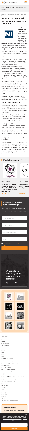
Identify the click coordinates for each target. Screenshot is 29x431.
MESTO (3, 236)
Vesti (3, 181)
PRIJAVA (14, 248)
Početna (3, 7)
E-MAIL (3, 222)
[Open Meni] (26, 3)
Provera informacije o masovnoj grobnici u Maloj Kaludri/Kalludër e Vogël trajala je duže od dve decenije (9, 188)
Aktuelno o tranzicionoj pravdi (10, 14)
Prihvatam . (13, 244)
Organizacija (4, 229)
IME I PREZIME (4, 215)
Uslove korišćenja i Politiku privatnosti (13, 244)
